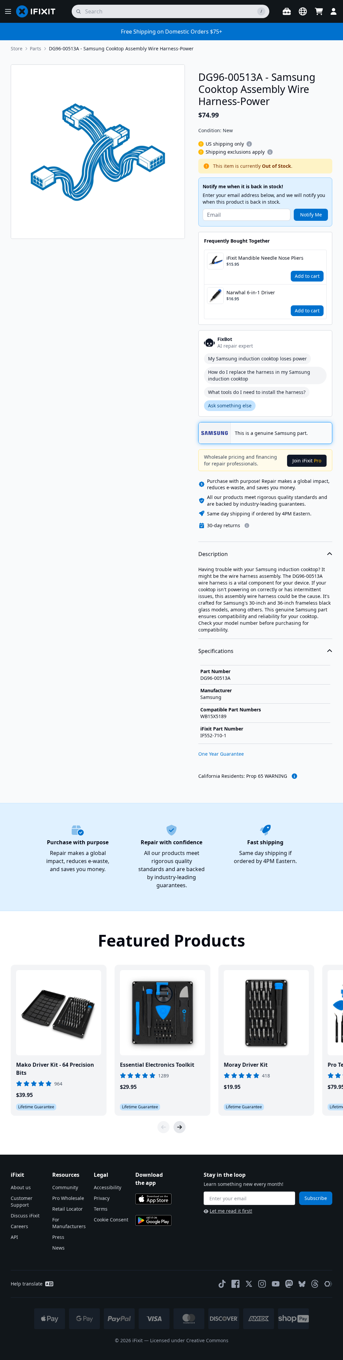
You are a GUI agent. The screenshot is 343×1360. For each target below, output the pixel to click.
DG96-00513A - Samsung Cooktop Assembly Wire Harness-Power (121, 48)
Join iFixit (306, 460)
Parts (35, 48)
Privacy (102, 1198)
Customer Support (21, 1201)
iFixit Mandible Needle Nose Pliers (264, 258)
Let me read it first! (231, 1211)
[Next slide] (180, 1127)
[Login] (333, 11)
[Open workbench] (286, 11)
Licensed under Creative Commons (189, 1340)
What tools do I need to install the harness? (256, 392)
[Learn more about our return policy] (247, 525)
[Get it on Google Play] (153, 1220)
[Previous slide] (163, 1127)
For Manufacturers (69, 1222)
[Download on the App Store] (153, 1199)
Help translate (27, 1283)
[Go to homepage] (38, 11)
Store (16, 48)
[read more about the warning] (294, 776)
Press (58, 1237)
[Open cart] (319, 11)
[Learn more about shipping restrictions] (249, 144)
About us (21, 1187)
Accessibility (107, 1187)
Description (213, 554)
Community (65, 1187)
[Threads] (315, 1284)
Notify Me (311, 214)
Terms (101, 1209)
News (58, 1248)
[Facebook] (235, 1284)
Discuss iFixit (25, 1215)
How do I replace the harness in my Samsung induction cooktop (259, 375)
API (14, 1237)
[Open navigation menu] (8, 11)
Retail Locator (67, 1209)
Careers (19, 1226)
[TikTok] (222, 1284)
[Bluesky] (301, 1284)
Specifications (215, 651)
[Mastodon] (289, 1284)
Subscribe (315, 1198)
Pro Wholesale (68, 1198)
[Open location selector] (303, 11)
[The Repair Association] (328, 1284)
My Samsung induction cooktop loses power (257, 358)
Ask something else (230, 405)
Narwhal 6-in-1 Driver (250, 292)
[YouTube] (276, 1284)
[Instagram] (262, 1284)
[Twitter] (249, 1284)
